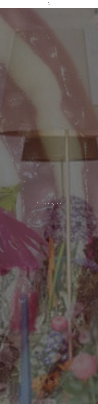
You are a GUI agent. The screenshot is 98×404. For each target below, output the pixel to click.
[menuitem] (35, 7)
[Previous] (2, 206)
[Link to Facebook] (69, 2)
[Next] (96, 206)
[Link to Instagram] (70, 2)
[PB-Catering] (49, 3)
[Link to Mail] (71, 2)
